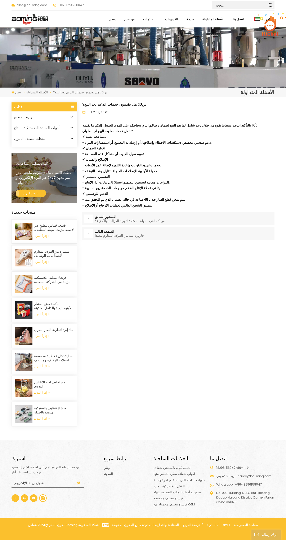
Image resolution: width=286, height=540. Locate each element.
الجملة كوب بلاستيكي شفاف (172, 467)
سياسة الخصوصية (246, 525)
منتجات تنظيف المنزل (30, 138)
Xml (225, 525)
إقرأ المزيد (41, 236)
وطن (112, 19)
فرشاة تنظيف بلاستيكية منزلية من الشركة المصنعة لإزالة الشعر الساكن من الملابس (52, 280)
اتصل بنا (238, 19)
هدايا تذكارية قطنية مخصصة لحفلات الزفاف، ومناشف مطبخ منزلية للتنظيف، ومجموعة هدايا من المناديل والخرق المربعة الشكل (53, 358)
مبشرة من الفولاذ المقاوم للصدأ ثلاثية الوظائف (51, 253)
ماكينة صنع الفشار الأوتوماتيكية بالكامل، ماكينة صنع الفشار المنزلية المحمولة (53, 306)
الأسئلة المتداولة (213, 19)
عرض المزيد (30, 193)
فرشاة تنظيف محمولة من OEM (174, 504)
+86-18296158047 (71, 5)
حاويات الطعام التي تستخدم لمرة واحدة (179, 480)
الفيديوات (171, 19)
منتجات (148, 19)
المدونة (108, 474)
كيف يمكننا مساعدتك (32, 163)
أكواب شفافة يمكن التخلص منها (174, 474)
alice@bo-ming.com (32, 5)
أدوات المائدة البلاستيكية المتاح (37, 127)
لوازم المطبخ (23, 116)
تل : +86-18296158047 (232, 467)
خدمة (190, 19)
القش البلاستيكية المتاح (169, 486)
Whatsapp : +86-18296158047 (239, 484)
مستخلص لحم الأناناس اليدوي (49, 384)
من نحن (129, 19)
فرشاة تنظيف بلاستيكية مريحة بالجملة (50, 410)
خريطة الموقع (192, 525)
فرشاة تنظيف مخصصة (168, 498)
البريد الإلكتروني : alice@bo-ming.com (244, 476)
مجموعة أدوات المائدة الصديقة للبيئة (177, 492)
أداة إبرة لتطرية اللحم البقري (53, 330)
